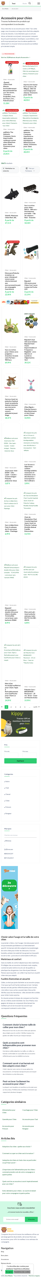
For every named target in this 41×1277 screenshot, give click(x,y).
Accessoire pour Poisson (8, 1127)
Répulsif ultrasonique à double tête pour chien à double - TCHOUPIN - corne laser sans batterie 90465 (11, 614)
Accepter (9, 1272)
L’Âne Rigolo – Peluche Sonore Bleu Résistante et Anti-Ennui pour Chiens (30, 411)
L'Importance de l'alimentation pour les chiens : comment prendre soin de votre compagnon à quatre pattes (19, 1171)
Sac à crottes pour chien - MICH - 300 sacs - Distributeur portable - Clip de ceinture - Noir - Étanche (31, 211)
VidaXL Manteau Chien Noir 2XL (11, 216)
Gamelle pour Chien (9, 1119)
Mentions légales (34, 1276)
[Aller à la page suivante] (39, 707)
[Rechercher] (29, 3)
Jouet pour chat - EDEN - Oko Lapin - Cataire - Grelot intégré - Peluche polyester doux (11, 476)
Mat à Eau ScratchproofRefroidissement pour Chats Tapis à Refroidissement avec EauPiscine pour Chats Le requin (17, 690)
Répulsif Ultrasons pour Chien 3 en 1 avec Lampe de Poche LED (31, 285)
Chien (5, 79)
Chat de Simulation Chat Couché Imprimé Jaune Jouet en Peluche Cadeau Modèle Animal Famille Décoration (30, 524)
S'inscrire (31, 1219)
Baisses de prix (6, 1263)
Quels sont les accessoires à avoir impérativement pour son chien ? (20, 1182)
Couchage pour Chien (30, 1110)
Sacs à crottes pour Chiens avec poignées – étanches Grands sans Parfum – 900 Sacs (11, 355)
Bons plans (4, 1255)
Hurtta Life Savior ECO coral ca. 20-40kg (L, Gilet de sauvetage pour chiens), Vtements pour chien (31, 90)
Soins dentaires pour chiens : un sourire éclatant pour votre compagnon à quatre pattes (19, 1192)
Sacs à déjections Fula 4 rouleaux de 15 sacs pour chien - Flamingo (11, 528)
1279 (34, 707)
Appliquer (20, 761)
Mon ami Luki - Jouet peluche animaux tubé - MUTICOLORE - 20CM (30, 616)
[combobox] (24, 3)
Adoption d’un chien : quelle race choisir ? (17, 1146)
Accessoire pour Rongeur (28, 1127)
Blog (2, 1251)
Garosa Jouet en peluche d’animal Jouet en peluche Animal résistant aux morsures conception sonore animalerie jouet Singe (11, 407)
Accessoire (11, 79)
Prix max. (25, 751)
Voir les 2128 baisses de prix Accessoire (15, 57)
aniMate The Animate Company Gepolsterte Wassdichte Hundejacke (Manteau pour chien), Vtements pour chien (30, 138)
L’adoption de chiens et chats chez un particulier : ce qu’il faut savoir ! (19, 1161)
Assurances (5, 1259)
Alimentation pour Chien (8, 1111)
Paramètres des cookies (22, 1272)
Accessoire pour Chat (30, 1119)
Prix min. (7, 751)
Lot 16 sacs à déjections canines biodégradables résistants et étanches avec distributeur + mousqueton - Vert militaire (30, 472)
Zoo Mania (5, 8)
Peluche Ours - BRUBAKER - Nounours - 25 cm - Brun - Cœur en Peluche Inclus (30, 694)
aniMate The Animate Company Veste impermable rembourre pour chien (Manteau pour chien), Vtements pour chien (9, 140)
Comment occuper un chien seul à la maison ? (18, 1153)
